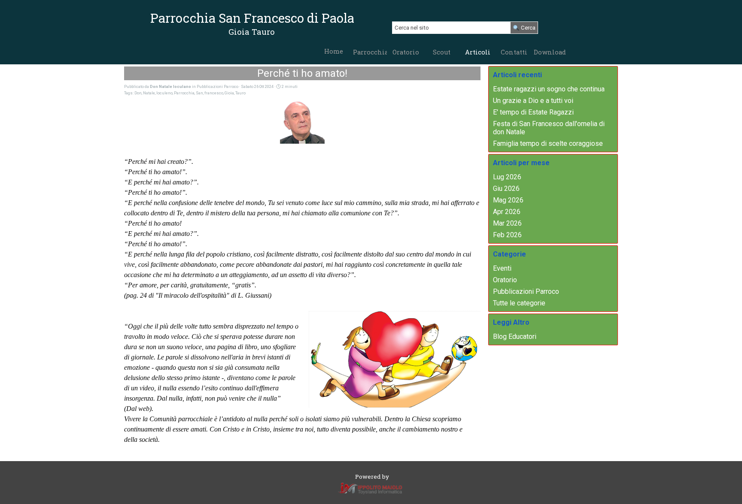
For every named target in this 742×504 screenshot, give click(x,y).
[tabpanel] (251, 32)
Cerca (528, 27)
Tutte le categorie (519, 303)
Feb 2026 (507, 235)
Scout (441, 52)
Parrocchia (370, 52)
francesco (213, 93)
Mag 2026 (508, 200)
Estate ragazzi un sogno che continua (549, 89)
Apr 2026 (506, 212)
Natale (149, 93)
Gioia (229, 93)
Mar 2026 (507, 223)
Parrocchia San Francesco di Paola (252, 17)
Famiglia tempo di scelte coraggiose (548, 143)
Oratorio (405, 52)
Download (550, 52)
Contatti (514, 52)
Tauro (240, 93)
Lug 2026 (507, 177)
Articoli (477, 52)
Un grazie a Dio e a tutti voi (533, 101)
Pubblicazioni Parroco (526, 291)
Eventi (502, 268)
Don (138, 93)
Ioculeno (164, 93)
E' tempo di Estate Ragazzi (533, 112)
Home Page (333, 55)
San (199, 93)
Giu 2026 (506, 188)
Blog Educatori (514, 336)
